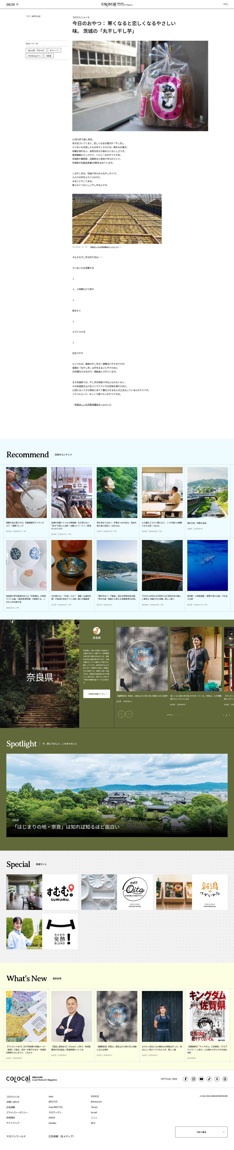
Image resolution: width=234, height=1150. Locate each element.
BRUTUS (53, 1101)
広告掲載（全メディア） (62, 1136)
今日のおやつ (35, 55)
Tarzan (94, 1107)
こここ (94, 1117)
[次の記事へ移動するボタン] (129, 714)
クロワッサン (55, 1112)
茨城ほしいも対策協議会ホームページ (104, 247)
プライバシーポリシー (17, 1112)
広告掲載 (10, 1107)
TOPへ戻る (201, 1132)
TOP (28, 16)
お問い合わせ (12, 1101)
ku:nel (94, 1112)
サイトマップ (12, 1122)
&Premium (96, 1101)
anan (51, 1096)
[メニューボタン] (225, 4)
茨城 (49, 55)
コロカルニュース (81, 17)
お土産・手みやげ (36, 50)
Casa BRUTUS (56, 1107)
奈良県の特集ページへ (97, 694)
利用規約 (10, 1117)
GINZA (52, 1117)
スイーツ (55, 50)
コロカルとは (12, 1096)
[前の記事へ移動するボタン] (121, 714)
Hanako (52, 1123)
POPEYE (95, 1096)
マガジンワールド (16, 1136)
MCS (93, 1123)
